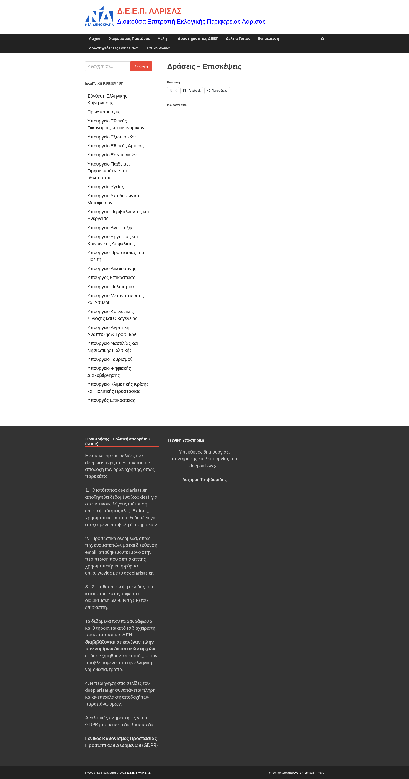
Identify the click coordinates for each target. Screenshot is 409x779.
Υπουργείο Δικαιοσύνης (111, 268)
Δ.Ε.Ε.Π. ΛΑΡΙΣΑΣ (149, 11)
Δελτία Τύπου (238, 38)
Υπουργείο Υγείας (105, 186)
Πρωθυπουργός (104, 111)
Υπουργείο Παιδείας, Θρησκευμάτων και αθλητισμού (108, 170)
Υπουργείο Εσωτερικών (112, 154)
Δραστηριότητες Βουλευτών (114, 48)
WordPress (301, 772)
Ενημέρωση (268, 38)
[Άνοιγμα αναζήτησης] (323, 39)
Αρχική (95, 38)
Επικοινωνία (158, 48)
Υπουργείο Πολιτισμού (110, 286)
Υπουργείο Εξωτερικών (111, 137)
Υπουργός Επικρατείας (111, 277)
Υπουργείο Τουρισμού (110, 359)
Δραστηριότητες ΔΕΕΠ (198, 38)
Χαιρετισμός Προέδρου (129, 38)
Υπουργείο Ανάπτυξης (110, 227)
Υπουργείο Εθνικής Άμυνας (115, 145)
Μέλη (162, 38)
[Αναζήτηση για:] (118, 66)
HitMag (318, 772)
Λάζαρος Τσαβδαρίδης (204, 479)
